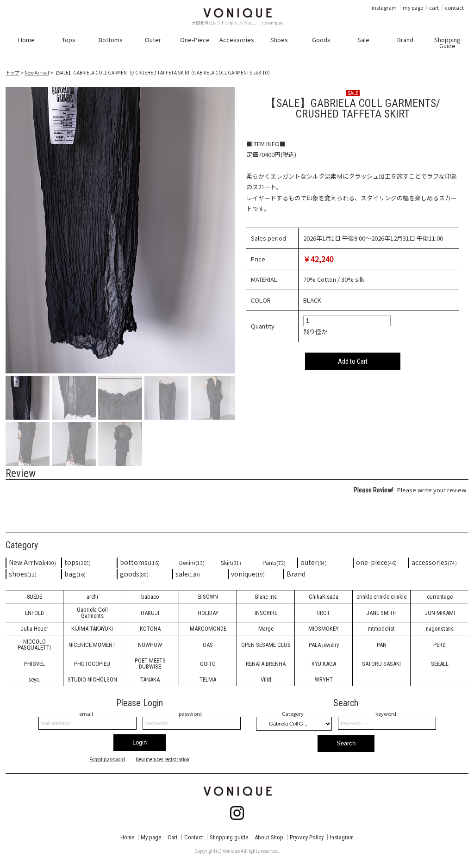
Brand (296, 573)
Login (139, 742)
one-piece (376, 562)
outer (313, 562)
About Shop (269, 837)
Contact (193, 837)
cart (434, 7)
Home (127, 837)
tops (77, 562)
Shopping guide (229, 837)
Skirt (231, 562)
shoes (23, 573)
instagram (384, 7)
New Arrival (37, 72)
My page (151, 837)
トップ (12, 72)
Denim (192, 562)
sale (187, 573)
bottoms (140, 562)
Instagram (342, 837)
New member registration (162, 759)
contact (454, 7)
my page (413, 7)
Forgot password (107, 759)
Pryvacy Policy (307, 837)
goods (134, 573)
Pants (274, 562)
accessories (434, 562)
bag (75, 573)
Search (346, 743)
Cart (173, 837)
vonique (248, 573)
